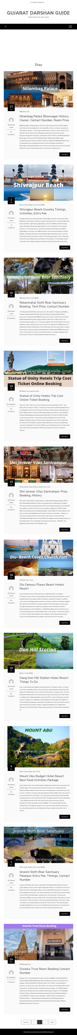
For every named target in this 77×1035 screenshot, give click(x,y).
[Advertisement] (38, 47)
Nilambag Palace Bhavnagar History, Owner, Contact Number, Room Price (44, 118)
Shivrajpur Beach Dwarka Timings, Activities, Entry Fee (43, 211)
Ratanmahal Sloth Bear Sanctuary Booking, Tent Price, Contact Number (44, 305)
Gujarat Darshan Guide (38, 13)
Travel (38, 205)
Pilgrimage (24, 964)
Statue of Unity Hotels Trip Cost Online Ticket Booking (41, 398)
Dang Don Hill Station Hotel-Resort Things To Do (44, 680)
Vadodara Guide (34, 391)
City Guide (24, 205)
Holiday (30, 205)
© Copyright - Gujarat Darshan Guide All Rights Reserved (39, 1032)
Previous (26, 1022)
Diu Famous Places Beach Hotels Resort (42, 587)
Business (23, 111)
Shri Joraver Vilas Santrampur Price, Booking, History (44, 493)
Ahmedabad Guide (26, 487)
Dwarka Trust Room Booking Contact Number (45, 971)
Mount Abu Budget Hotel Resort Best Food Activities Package (42, 778)
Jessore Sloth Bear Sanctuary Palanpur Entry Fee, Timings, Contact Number (45, 876)
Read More (64, 154)
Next (52, 1022)
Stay (28, 111)
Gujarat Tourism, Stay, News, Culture (38, 17)
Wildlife (42, 205)
